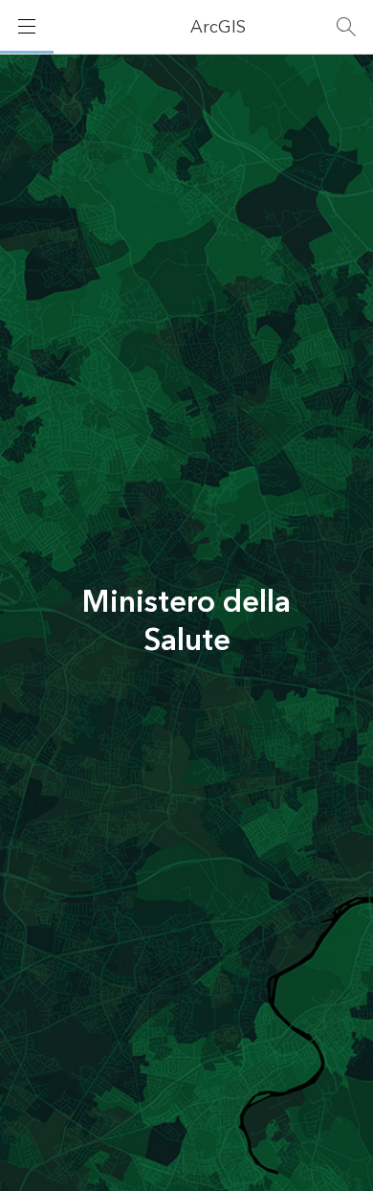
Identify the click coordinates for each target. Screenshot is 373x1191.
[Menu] (27, 27)
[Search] (346, 27)
